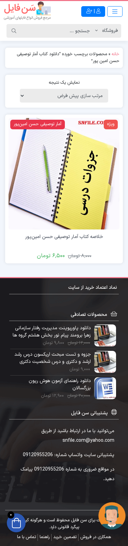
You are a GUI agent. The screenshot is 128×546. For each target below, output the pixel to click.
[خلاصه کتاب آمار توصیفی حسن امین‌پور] (64, 173)
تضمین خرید (64, 537)
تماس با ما (26, 537)
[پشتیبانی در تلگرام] (112, 515)
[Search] (14, 31)
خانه (115, 54)
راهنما (44, 537)
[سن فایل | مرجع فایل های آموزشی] (27, 11)
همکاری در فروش (95, 537)
